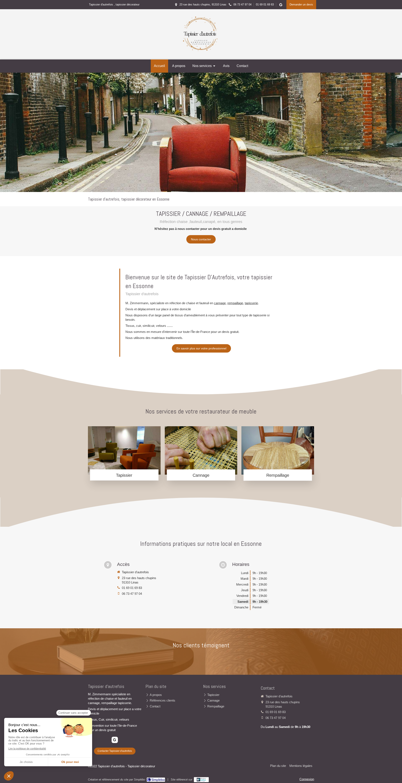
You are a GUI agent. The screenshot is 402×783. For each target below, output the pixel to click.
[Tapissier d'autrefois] (201, 50)
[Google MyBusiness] (280, 5)
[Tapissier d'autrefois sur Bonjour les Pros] (201, 779)
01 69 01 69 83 (132, 588)
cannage (220, 303)
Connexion (306, 779)
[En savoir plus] (124, 450)
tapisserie (251, 303)
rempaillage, (235, 303)
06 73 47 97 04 (132, 593)
